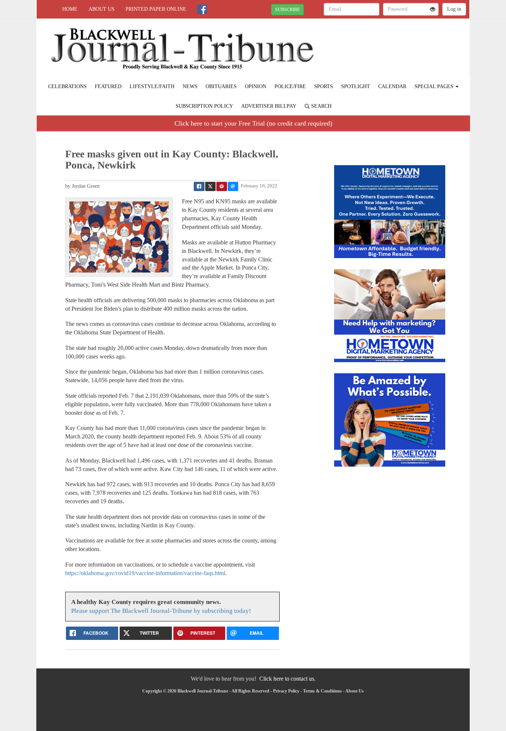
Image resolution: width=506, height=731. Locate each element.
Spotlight (355, 86)
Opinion (255, 86)
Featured (108, 86)
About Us (101, 9)
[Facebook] (202, 9)
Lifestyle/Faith (152, 86)
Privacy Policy (286, 691)
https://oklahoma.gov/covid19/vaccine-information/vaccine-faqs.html (145, 573)
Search (321, 106)
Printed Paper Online (156, 9)
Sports (323, 86)
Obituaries (221, 86)
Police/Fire (290, 86)
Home (69, 9)
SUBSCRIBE (287, 9)
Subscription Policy (204, 106)
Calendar (392, 86)
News (190, 86)
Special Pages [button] (435, 86)
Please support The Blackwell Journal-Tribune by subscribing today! (161, 610)
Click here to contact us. (287, 678)
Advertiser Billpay (268, 106)
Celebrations (67, 86)
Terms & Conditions (322, 691)
